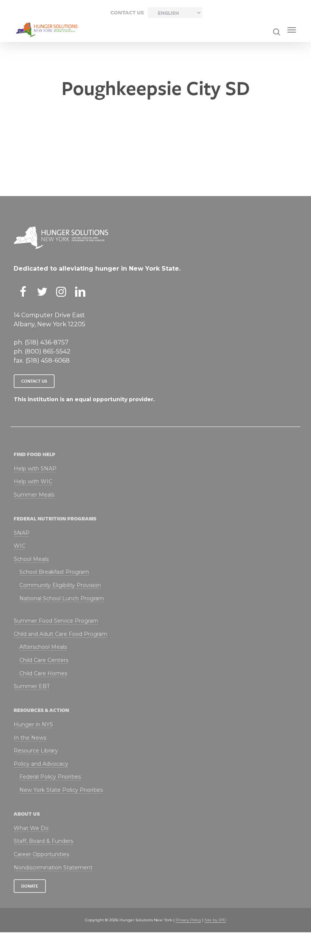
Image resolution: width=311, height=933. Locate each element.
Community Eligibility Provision (60, 585)
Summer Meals (34, 494)
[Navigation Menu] (291, 30)
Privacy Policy (188, 919)
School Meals (31, 559)
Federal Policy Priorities (50, 776)
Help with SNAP (35, 468)
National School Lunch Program (61, 598)
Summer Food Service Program (56, 620)
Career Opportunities (41, 854)
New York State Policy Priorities (61, 790)
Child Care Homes (43, 673)
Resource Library (36, 750)
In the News (30, 737)
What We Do (31, 828)
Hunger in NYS (33, 724)
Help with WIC (33, 481)
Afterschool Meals (43, 646)
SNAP (22, 533)
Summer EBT (32, 686)
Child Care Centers (43, 660)
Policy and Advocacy (41, 763)
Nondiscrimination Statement (53, 867)
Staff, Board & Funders (43, 841)
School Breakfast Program (54, 572)
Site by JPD (215, 919)
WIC (19, 545)
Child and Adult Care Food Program (60, 634)
